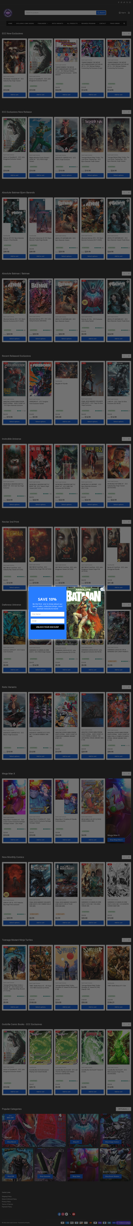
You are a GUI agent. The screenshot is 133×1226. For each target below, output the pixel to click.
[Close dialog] (102, 589)
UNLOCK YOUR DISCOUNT (47, 627)
